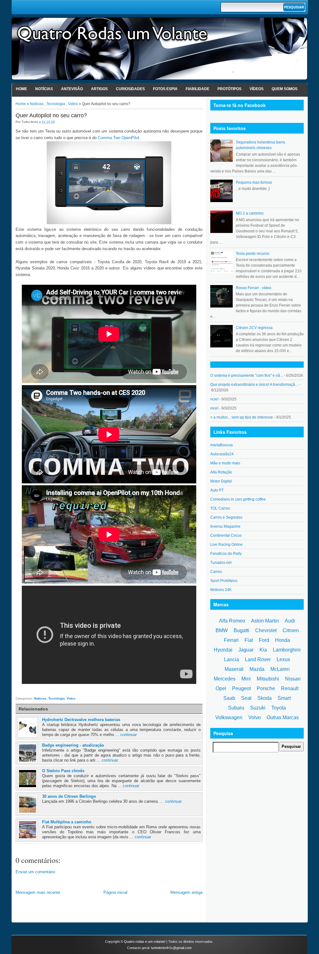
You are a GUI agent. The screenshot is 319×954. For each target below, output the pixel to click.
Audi (290, 620)
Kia (263, 649)
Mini (246, 678)
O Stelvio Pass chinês (63, 770)
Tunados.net (220, 562)
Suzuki (258, 707)
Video (73, 104)
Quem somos (285, 89)
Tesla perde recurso (252, 253)
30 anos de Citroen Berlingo (69, 796)
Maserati (234, 669)
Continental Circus (226, 535)
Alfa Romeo (232, 620)
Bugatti (241, 630)
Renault (290, 688)
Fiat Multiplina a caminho (66, 822)
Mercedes (224, 678)
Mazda (257, 669)
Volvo (254, 717)
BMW (221, 630)
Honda (283, 640)
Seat (246, 698)
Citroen (290, 630)
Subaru (236, 707)
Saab (229, 698)
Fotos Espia (165, 89)
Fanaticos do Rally (226, 553)
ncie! (214, 399)
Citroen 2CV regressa (254, 328)
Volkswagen (229, 717)
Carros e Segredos (226, 517)
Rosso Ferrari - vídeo (253, 288)
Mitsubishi (268, 678)
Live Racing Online (226, 544)
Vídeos (257, 89)
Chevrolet (266, 630)
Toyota (278, 707)
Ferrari (231, 640)
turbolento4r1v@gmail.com (171, 948)
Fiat (248, 640)
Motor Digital (221, 481)
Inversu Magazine (225, 526)
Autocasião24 (222, 454)
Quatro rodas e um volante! (144, 941)
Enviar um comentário (35, 871)
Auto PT (217, 490)
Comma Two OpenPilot (118, 137)
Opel (221, 688)
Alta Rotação (221, 472)
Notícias (44, 89)
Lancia (231, 659)
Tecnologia (55, 104)
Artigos (99, 89)
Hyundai (223, 649)
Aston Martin (265, 620)
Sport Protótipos (223, 581)
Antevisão (72, 89)
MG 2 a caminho (250, 213)
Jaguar (246, 649)
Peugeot (241, 688)
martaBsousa (221, 445)
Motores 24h (220, 590)
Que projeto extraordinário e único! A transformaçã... (254, 384)
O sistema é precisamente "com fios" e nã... (246, 375)
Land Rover (257, 659)
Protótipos (229, 89)
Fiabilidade (197, 89)
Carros (216, 571)
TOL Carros (220, 508)
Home (21, 89)
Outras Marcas (282, 717)
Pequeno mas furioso (254, 182)
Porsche (266, 688)
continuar (128, 734)
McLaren (280, 669)
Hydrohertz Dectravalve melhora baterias (81, 719)
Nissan (293, 678)
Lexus (283, 659)
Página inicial (115, 892)
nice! (214, 408)
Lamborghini (286, 649)
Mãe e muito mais (225, 463)
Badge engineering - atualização (73, 745)
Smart (284, 698)
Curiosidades (130, 89)
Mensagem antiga (186, 892)
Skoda (264, 698)
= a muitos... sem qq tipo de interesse (241, 417)
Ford (264, 640)
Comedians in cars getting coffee (238, 499)
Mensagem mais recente (38, 892)
